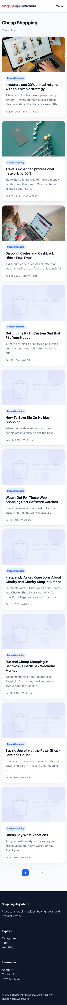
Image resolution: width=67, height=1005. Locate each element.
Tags (5, 942)
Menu (59, 6)
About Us (8, 969)
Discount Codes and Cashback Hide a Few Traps (29, 255)
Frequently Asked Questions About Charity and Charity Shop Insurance (33, 579)
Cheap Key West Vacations (26, 835)
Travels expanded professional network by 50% (29, 171)
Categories (9, 938)
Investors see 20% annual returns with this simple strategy (32, 87)
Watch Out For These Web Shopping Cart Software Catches (31, 499)
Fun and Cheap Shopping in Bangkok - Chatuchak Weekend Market (30, 666)
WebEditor (8, 947)
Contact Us (9, 974)
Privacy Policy (11, 979)
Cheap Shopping (15, 78)
